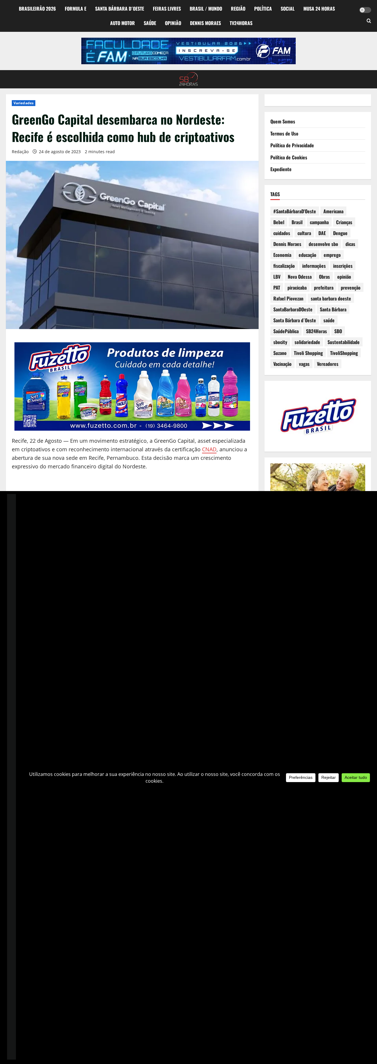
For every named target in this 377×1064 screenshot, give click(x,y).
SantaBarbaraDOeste (292, 309)
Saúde (150, 23)
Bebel (278, 222)
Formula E (75, 8)
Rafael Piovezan (288, 298)
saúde (329, 320)
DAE (322, 233)
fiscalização (284, 265)
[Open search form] (369, 21)
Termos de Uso (284, 133)
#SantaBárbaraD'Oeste (294, 211)
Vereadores (327, 363)
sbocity (280, 342)
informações (314, 265)
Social (288, 8)
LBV (276, 276)
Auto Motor (122, 23)
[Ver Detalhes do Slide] (188, 51)
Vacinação (282, 363)
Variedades (24, 102)
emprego (332, 254)
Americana (333, 211)
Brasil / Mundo (206, 8)
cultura (304, 233)
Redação (20, 151)
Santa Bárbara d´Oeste (119, 8)
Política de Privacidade (292, 145)
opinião (344, 276)
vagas (304, 363)
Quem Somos (282, 121)
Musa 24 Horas (319, 8)
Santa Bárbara (333, 309)
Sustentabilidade (344, 342)
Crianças (344, 222)
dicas (350, 243)
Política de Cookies (288, 157)
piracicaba (297, 287)
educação (307, 254)
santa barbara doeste (331, 298)
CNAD (209, 449)
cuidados (281, 233)
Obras (324, 276)
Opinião (173, 23)
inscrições (343, 265)
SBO (338, 331)
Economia (282, 254)
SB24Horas (316, 331)
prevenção (351, 287)
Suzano (280, 352)
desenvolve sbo (323, 243)
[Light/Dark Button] (365, 10)
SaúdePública (286, 331)
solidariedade (307, 342)
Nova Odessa (300, 276)
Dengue (340, 233)
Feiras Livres (167, 8)
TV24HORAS (241, 23)
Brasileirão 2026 (37, 8)
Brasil (297, 222)
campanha (319, 222)
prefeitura (323, 287)
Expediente (281, 169)
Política (263, 8)
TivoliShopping (344, 352)
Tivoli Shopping (308, 352)
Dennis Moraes (205, 23)
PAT (276, 287)
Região (238, 8)
